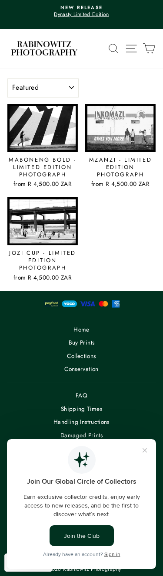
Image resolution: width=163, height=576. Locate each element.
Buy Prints (82, 342)
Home (81, 329)
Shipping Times (81, 408)
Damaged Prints (81, 435)
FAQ (81, 395)
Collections (81, 355)
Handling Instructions (81, 421)
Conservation (81, 368)
